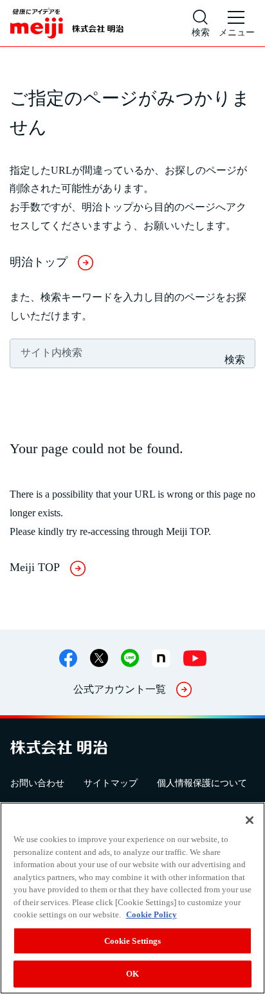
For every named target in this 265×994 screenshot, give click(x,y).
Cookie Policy (151, 914)
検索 (234, 359)
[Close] (249, 820)
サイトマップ (111, 783)
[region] (132, 898)
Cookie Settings (132, 941)
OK (132, 974)
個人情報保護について (202, 783)
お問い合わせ (37, 783)
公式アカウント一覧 (119, 689)
